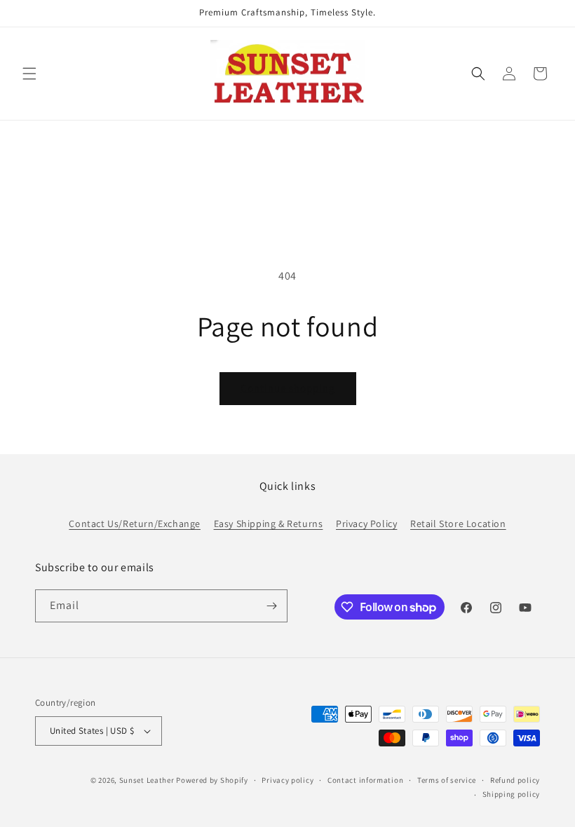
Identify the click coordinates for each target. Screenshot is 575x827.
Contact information (365, 780)
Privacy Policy (366, 523)
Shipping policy (511, 794)
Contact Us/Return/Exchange (135, 523)
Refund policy (515, 780)
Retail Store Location (458, 523)
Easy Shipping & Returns (268, 523)
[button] (29, 73)
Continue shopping (288, 388)
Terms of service (446, 780)
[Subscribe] (271, 605)
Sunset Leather (147, 780)
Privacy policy (287, 780)
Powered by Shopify (212, 780)
